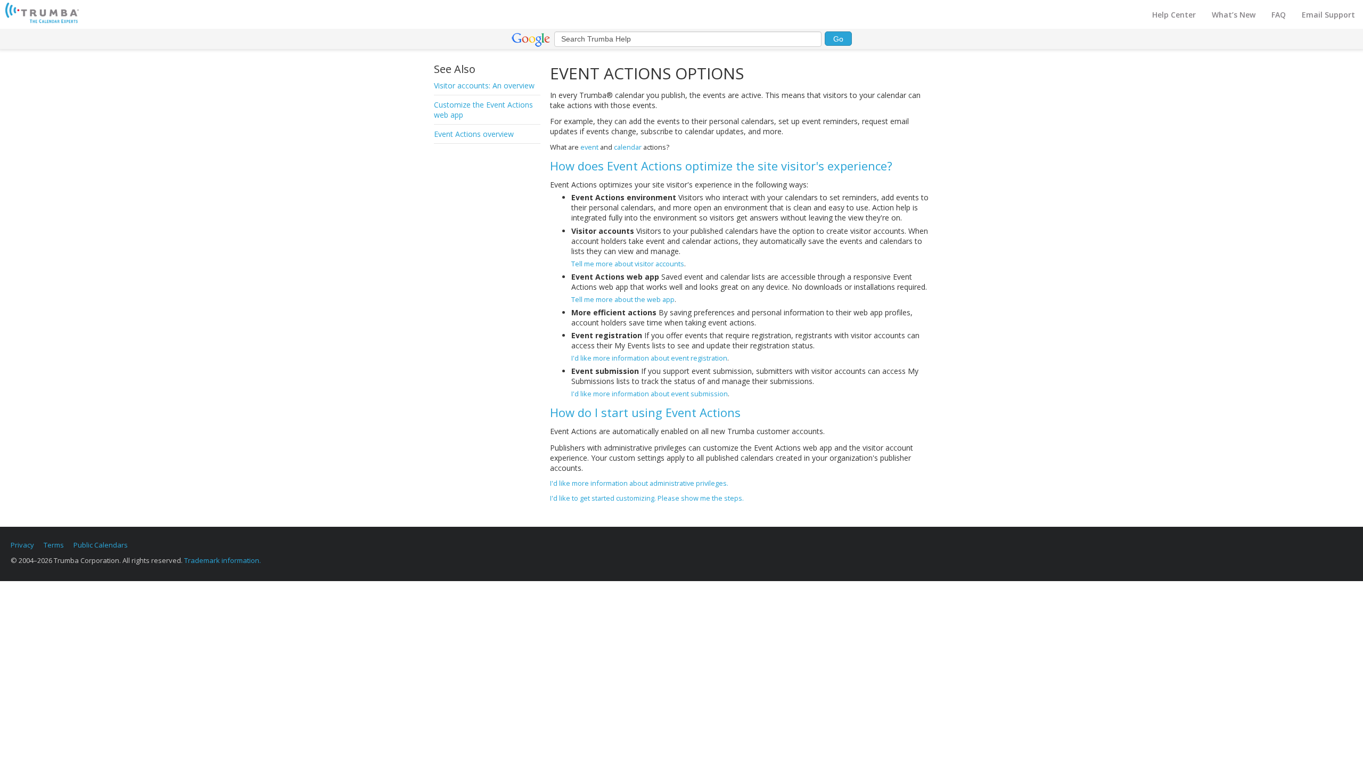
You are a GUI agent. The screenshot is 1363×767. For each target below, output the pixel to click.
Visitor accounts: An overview (484, 85)
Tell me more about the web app (623, 299)
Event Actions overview (474, 134)
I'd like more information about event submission (649, 393)
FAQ (1278, 15)
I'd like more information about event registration (649, 358)
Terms (54, 545)
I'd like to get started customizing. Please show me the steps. (647, 498)
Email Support (1328, 15)
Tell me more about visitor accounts (627, 263)
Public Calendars (100, 545)
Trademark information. (222, 560)
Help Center (1174, 15)
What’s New (1233, 15)
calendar (628, 147)
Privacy (22, 545)
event (589, 147)
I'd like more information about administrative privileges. (639, 483)
